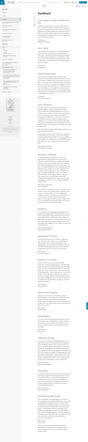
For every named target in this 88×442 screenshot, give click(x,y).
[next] (86, 222)
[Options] (85, 6)
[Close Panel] (19, 6)
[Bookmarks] (79, 6)
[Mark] (34, 20)
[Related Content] (82, 6)
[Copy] (34, 23)
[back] (2, 6)
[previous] (22, 222)
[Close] (34, 17)
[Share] (34, 25)
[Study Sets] (77, 6)
